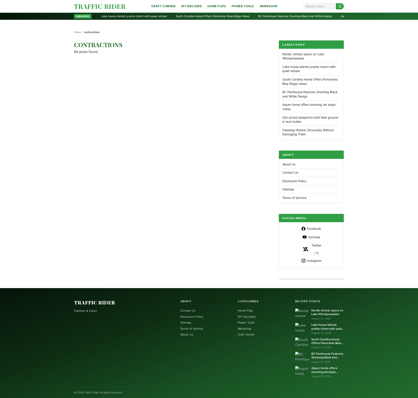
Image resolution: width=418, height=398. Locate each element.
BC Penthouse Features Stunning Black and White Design (268, 16)
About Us (288, 164)
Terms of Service (294, 198)
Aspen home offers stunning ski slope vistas (343, 16)
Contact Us (290, 172)
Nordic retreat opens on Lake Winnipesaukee (327, 312)
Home (77, 32)
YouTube (314, 237)
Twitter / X (316, 249)
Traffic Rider (100, 6)
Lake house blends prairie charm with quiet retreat (107, 16)
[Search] (340, 6)
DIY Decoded (191, 6)
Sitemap (288, 189)
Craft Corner (163, 6)
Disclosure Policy (294, 181)
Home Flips (216, 6)
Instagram (314, 260)
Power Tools (243, 6)
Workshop (269, 6)
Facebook (314, 228)
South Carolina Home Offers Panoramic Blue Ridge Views (185, 16)
